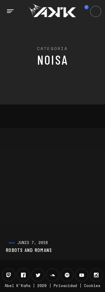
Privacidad (65, 285)
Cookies (92, 285)
